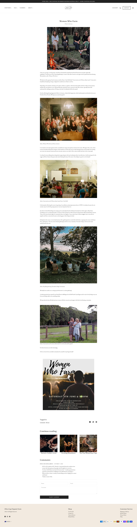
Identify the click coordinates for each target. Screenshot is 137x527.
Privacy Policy (123, 515)
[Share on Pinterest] (96, 421)
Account (115, 7)
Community (42, 422)
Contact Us (70, 513)
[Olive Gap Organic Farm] (68, 7)
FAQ (121, 516)
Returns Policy (123, 513)
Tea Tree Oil (70, 511)
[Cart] (133, 8)
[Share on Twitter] (93, 421)
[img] (5, 516)
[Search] (120, 8)
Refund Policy (71, 516)
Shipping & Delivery (124, 511)
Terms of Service (71, 515)
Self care (47, 422)
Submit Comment (54, 497)
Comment (43, 487)
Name (42, 483)
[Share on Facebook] (90, 421)
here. (57, 347)
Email (71, 483)
